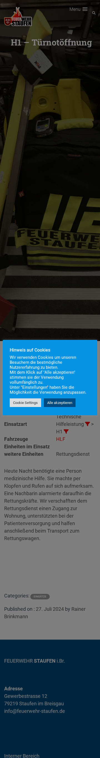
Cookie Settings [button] (25, 403)
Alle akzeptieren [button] (59, 403)
